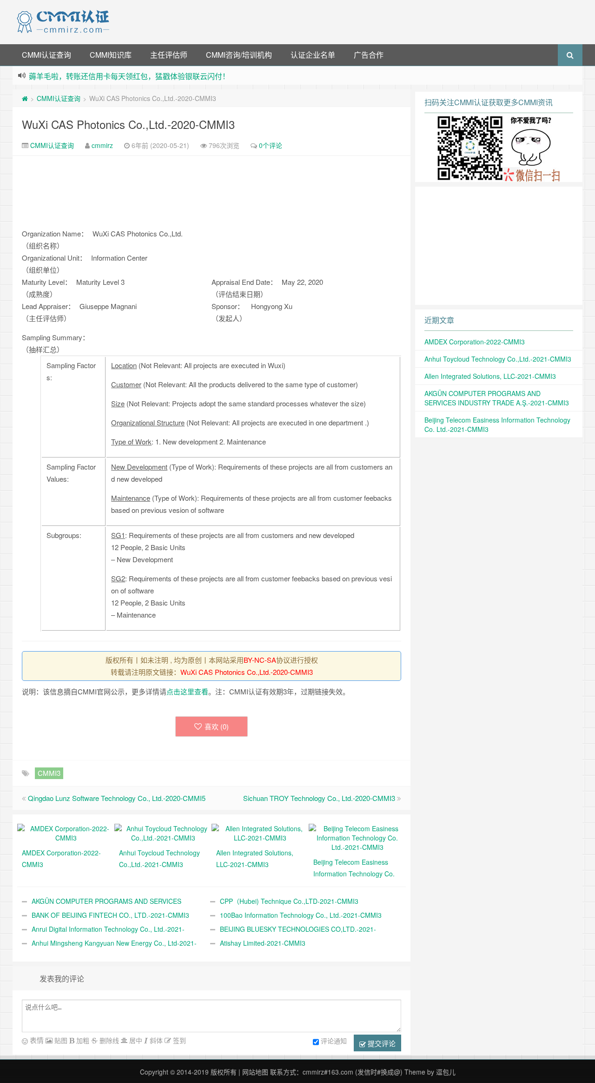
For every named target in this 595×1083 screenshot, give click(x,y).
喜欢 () (217, 726)
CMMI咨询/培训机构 (239, 54)
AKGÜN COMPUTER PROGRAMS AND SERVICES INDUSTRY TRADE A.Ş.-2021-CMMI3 (496, 398)
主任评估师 (168, 54)
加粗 (81, 1040)
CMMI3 (49, 773)
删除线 (108, 1040)
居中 (134, 1040)
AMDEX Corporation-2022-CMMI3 (474, 341)
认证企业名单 (313, 54)
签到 (178, 1040)
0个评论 (270, 145)
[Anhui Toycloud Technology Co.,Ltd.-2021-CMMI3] (163, 832)
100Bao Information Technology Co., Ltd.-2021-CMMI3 (301, 915)
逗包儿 (446, 1071)
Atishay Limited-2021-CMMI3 (262, 943)
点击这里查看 (187, 691)
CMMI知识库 (111, 54)
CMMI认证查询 (46, 54)
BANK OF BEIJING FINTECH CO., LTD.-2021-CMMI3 (110, 915)
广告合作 (368, 54)
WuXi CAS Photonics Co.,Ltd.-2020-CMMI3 (128, 124)
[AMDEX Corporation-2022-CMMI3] (65, 832)
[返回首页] (25, 98)
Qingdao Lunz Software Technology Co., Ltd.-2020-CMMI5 (116, 798)
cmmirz (102, 145)
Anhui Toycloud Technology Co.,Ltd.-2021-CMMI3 (497, 358)
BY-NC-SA (260, 660)
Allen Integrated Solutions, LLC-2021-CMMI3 (490, 376)
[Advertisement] (347, 21)
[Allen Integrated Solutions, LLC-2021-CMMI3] (260, 832)
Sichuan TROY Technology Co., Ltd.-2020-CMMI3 (319, 798)
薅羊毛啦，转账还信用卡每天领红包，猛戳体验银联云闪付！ (129, 76)
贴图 (60, 1040)
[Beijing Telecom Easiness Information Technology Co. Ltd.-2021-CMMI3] (357, 836)
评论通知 (334, 1040)
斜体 (155, 1040)
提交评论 (381, 1043)
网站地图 (255, 1071)
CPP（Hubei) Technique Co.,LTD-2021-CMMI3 (289, 901)
